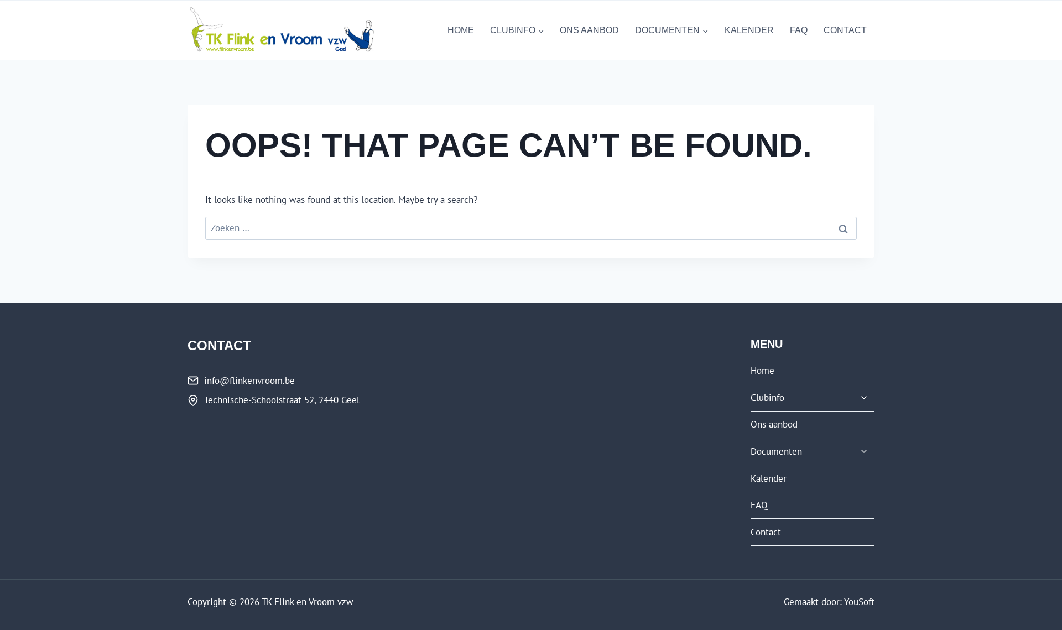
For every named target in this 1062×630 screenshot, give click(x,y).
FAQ (799, 30)
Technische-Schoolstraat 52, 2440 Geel (282, 400)
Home (460, 30)
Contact (845, 30)
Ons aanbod (589, 30)
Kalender (749, 30)
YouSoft (859, 602)
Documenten (776, 451)
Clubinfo (767, 398)
